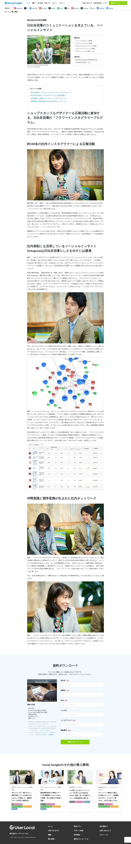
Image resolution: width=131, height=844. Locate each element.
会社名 (63, 680)
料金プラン (47, 3)
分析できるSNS (53, 830)
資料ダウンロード (117, 3)
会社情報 (103, 826)
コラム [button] (61, 3)
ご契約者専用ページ (99, 3)
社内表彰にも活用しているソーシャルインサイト (48, 98)
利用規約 (51, 734)
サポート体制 (78, 830)
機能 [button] (33, 3)
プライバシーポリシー (45, 730)
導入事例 (40, 3)
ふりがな (64, 710)
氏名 (62, 700)
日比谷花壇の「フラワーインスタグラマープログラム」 (50, 92)
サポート (54, 3)
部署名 (63, 690)
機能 (49, 835)
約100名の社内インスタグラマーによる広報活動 (47, 95)
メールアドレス (66, 720)
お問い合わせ (86, 3)
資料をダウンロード (75, 742)
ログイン (103, 835)
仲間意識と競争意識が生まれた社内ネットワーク (48, 101)
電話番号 (64, 730)
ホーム (29, 3)
